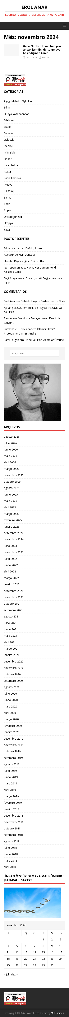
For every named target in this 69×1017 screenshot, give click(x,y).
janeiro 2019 (11, 809)
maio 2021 (10, 635)
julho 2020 (10, 693)
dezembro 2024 (13, 533)
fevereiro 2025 (13, 520)
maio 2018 (10, 860)
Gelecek (9, 139)
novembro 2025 (14, 475)
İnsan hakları (11, 165)
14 (34, 952)
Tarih (7, 204)
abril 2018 (10, 867)
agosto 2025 (12, 488)
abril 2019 (10, 790)
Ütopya (8, 223)
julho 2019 (10, 771)
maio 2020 (10, 706)
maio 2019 (10, 783)
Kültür (7, 172)
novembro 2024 (14, 539)
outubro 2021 (12, 603)
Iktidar (8, 159)
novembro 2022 (14, 552)
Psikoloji (9, 191)
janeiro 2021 (11, 655)
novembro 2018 (14, 822)
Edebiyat (9, 120)
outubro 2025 (12, 481)
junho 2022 (11, 565)
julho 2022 (10, 559)
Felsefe (8, 133)
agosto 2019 (12, 764)
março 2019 (11, 796)
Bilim (7, 107)
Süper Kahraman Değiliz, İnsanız (24, 248)
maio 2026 (10, 456)
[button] (63, 25)
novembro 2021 (14, 597)
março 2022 (11, 578)
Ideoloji (8, 146)
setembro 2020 (13, 680)
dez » (14, 974)
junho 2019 (11, 777)
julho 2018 (10, 847)
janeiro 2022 (11, 584)
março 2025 (11, 514)
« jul (6, 974)
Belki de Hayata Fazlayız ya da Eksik (43, 301)
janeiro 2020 (11, 732)
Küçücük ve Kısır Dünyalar (20, 254)
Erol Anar (47, 57)
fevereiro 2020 (13, 726)
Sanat (7, 197)
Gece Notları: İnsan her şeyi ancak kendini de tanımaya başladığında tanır (42, 49)
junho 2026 (11, 449)
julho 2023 (10, 546)
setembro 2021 (13, 610)
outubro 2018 (12, 828)
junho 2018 (11, 854)
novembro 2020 (14, 668)
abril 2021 (10, 642)
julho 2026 (10, 443)
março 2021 (11, 648)
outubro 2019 (12, 751)
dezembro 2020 (13, 661)
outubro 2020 (12, 674)
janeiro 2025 (11, 526)
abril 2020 (10, 713)
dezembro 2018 (13, 815)
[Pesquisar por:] (34, 353)
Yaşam (8, 229)
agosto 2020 (12, 687)
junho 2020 (11, 700)
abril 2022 (10, 571)
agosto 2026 (12, 436)
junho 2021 (11, 629)
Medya (8, 184)
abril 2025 (10, 507)
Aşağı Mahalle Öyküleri (18, 101)
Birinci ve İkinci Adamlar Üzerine (44, 340)
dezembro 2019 (13, 738)
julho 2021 (10, 623)
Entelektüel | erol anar (18, 329)
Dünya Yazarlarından (16, 114)
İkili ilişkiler (10, 152)
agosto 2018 (12, 841)
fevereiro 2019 (13, 802)
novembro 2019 (14, 745)
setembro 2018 (13, 835)
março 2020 (11, 719)
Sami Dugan (11, 340)
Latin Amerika (12, 178)
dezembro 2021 (13, 591)
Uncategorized (13, 217)
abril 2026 (10, 462)
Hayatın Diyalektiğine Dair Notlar (24, 261)
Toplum (8, 210)
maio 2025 (10, 501)
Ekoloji (8, 126)
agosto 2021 (12, 616)
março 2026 (11, 469)
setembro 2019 (13, 758)
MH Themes (57, 1013)
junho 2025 (11, 494)
